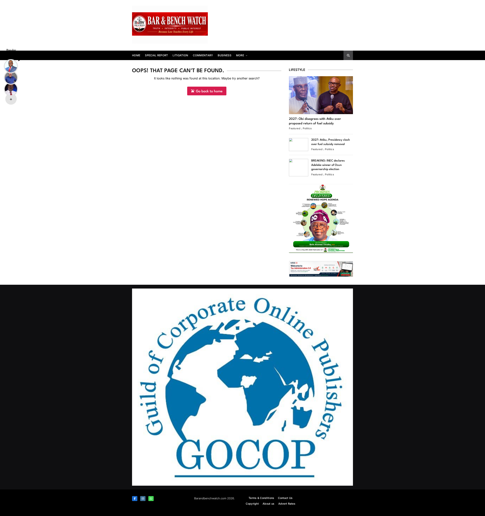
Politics (307, 128)
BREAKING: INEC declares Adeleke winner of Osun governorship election (328, 165)
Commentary (203, 55)
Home (136, 55)
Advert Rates (287, 503)
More (240, 55)
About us (268, 503)
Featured (294, 128)
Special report (156, 55)
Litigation (180, 55)
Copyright (252, 503)
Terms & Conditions (261, 498)
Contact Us (285, 498)
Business (224, 55)
